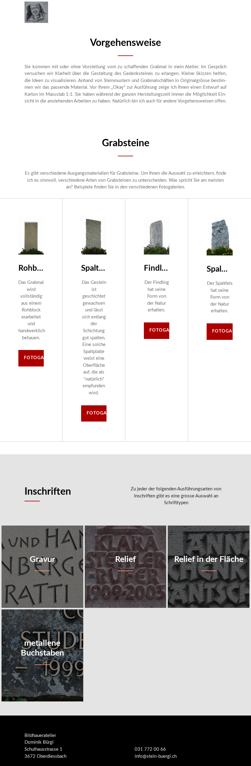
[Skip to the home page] (36, 12)
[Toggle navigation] (221, 12)
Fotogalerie (34, 358)
